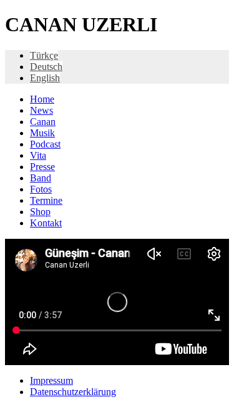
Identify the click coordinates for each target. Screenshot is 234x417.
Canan (43, 121)
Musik (42, 133)
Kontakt (46, 223)
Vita (38, 155)
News (41, 110)
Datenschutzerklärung (73, 391)
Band (40, 178)
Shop (40, 211)
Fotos (41, 189)
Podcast (45, 144)
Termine (46, 200)
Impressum (51, 380)
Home (42, 99)
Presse (42, 166)
